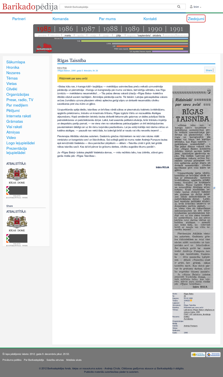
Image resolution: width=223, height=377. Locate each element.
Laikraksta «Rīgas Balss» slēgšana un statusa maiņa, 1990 (199, 311)
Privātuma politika (11, 359)
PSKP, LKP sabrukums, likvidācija (197, 314)
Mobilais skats (74, 359)
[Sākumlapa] (31, 8)
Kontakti (150, 18)
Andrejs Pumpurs (191, 326)
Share (208, 70)
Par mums (107, 18)
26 (185, 296)
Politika (186, 317)
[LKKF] (16, 192)
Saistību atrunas (55, 359)
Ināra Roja (62, 68)
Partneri (18, 18)
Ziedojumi (196, 18)
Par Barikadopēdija (34, 359)
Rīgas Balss (188, 294)
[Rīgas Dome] (16, 175)
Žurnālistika (188, 319)
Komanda (61, 18)
